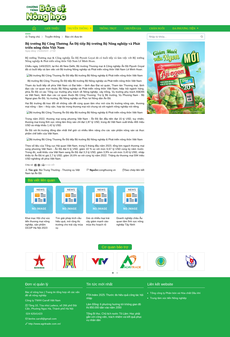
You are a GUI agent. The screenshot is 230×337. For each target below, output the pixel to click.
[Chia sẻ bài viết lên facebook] (35, 165)
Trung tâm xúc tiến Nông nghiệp (168, 298)
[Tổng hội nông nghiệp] (160, 261)
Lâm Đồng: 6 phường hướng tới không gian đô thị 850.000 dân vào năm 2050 (113, 306)
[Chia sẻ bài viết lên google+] (39, 165)
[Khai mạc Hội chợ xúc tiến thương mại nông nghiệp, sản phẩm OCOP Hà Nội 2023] (39, 199)
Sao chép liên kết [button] (134, 169)
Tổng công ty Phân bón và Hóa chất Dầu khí (175, 293)
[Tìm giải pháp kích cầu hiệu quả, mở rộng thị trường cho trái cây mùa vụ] (69, 199)
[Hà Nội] (69, 261)
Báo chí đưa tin (73, 36)
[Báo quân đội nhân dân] (39, 261)
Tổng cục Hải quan (55, 145)
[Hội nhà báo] (191, 261)
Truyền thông (52, 36)
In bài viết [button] (49, 165)
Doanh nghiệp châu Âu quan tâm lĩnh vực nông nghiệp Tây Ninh (129, 221)
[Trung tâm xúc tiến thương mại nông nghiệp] (130, 261)
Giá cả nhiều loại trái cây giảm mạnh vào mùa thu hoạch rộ (97, 221)
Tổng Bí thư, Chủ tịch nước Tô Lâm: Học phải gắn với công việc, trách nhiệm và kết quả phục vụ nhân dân (114, 317)
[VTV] (99, 261)
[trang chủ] (46, 12)
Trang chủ (34, 36)
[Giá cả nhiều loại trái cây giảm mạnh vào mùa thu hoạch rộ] (100, 199)
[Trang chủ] (34, 28)
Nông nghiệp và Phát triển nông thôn (93, 69)
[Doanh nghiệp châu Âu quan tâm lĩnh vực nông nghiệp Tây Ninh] (130, 199)
